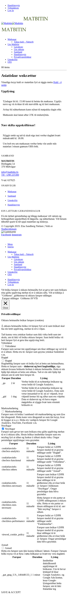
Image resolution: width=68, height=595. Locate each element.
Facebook (6, 234)
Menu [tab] (10, 244)
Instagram (17, 234)
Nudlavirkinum (8, 229)
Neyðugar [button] (6, 425)
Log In (11, 10)
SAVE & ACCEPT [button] (11, 592)
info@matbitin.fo (9, 172)
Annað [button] (4, 545)
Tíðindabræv (13, 8)
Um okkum (19, 49)
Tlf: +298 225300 (10, 175)
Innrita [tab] (11, 247)
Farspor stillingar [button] (10, 298)
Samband (18, 52)
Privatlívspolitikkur (22, 57)
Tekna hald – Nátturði (24, 42)
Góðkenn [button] (25, 298)
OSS (10, 62)
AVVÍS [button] (34, 298)
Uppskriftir (13, 59)
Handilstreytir (14, 5)
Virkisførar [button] (6, 343)
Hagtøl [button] (4, 357)
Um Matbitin (13, 44)
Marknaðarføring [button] (9, 408)
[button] (3, 239)
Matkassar (12, 39)
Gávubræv (18, 47)
